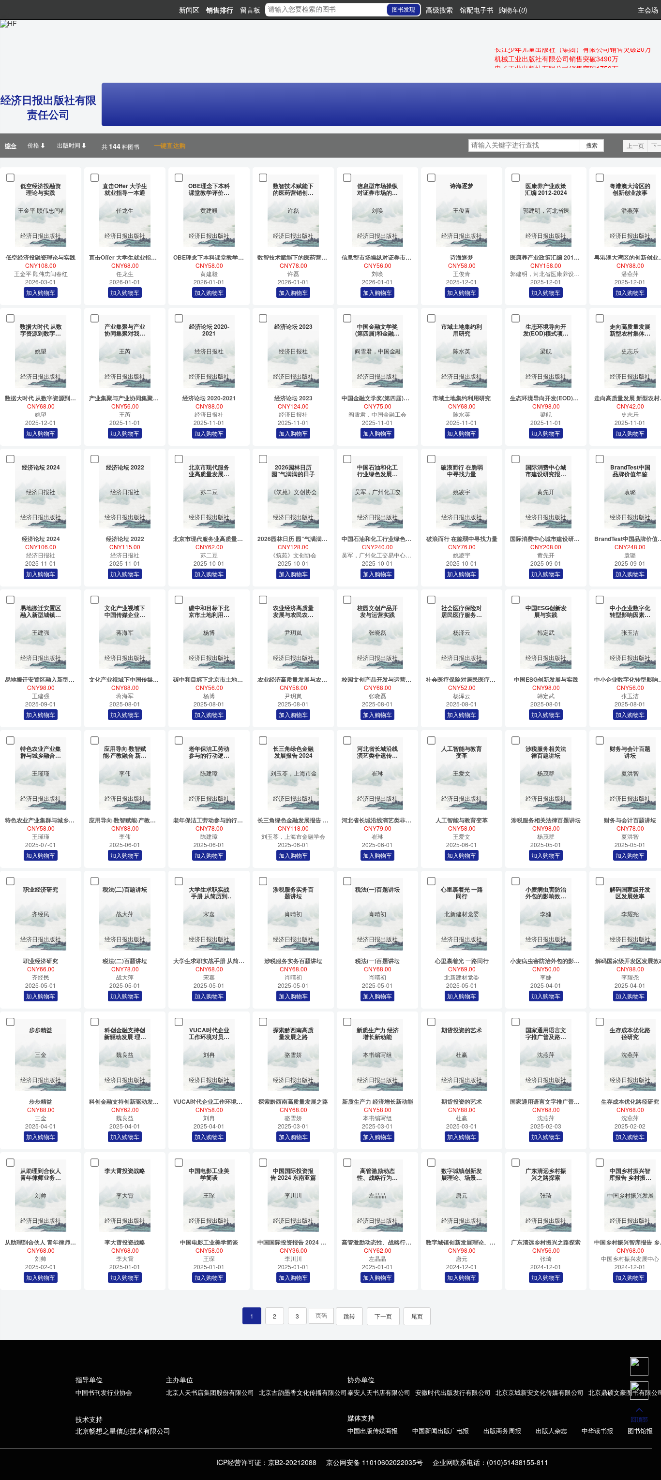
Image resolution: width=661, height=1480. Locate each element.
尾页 (417, 1316)
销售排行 (219, 10)
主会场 (648, 10)
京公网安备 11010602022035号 (374, 1462)
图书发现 (403, 9)
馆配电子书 (477, 10)
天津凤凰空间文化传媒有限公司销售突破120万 (565, 64)
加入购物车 (419, 78)
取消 (384, 78)
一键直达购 (167, 145)
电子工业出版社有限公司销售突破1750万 (556, 54)
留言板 (250, 10)
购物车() (512, 10)
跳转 (349, 1316)
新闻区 (189, 10)
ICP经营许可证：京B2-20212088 (266, 1462)
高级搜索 (439, 10)
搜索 (592, 145)
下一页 (383, 1316)
